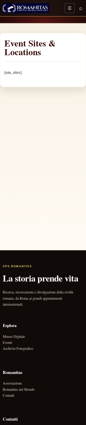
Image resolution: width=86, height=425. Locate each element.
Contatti (8, 395)
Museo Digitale (14, 336)
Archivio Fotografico (18, 348)
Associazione (12, 383)
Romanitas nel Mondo (19, 389)
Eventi (7, 342)
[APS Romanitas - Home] (25, 8)
